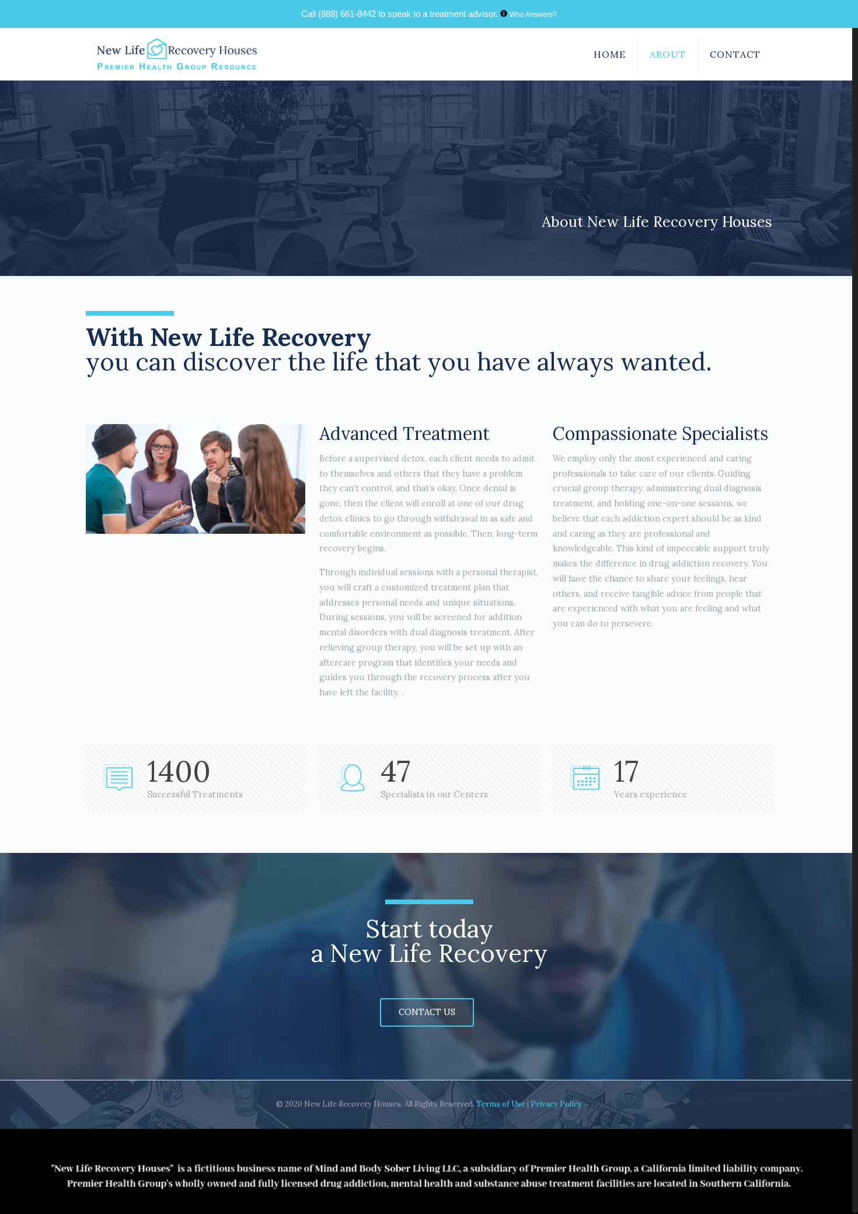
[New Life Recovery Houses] (177, 54)
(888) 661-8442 (347, 14)
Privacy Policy (556, 1104)
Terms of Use (501, 1104)
